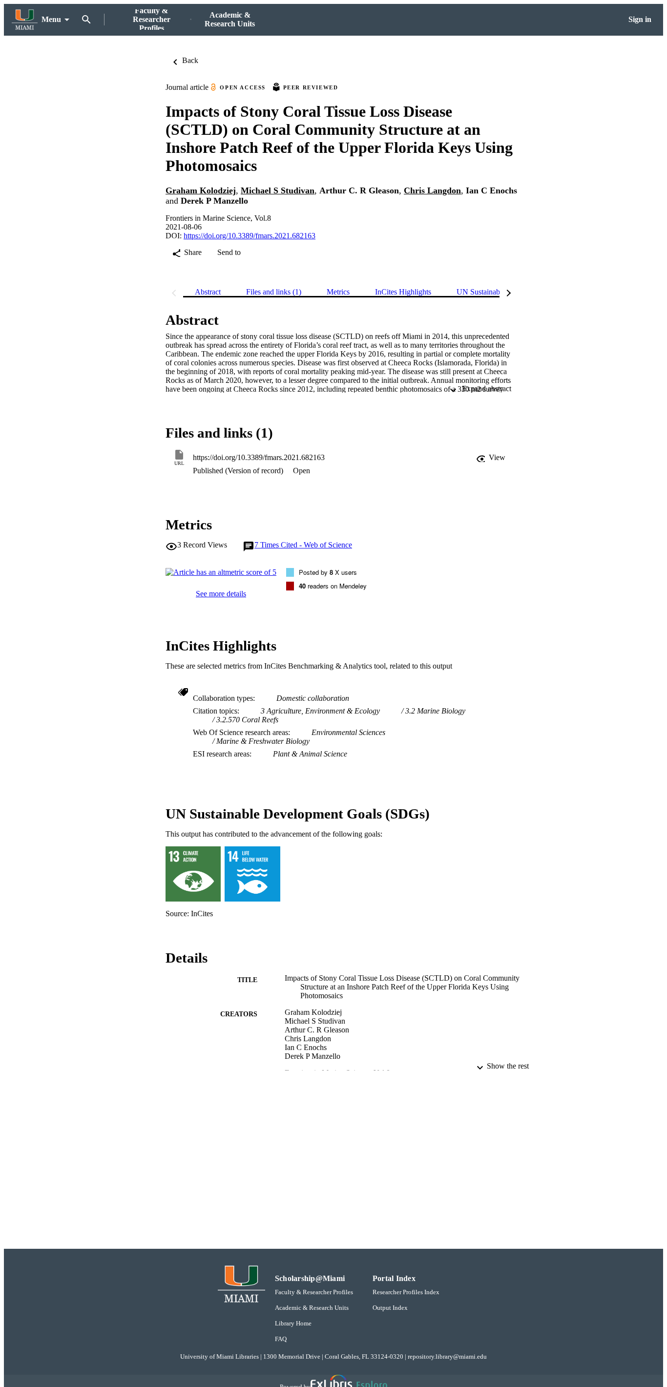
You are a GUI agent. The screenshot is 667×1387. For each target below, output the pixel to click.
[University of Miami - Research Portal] (25, 20)
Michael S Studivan (277, 190)
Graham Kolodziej (201, 190)
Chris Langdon (432, 190)
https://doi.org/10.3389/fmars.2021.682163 (249, 235)
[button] (490, 457)
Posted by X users (328, 572)
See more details (221, 593)
